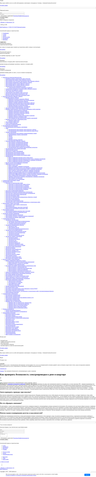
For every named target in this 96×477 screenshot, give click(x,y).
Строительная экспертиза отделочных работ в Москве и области (21, 88)
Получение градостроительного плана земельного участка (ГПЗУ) (21, 288)
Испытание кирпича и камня (13, 314)
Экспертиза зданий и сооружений (14, 236)
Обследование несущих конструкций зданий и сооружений (22, 118)
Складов (10, 137)
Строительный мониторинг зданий (11, 180)
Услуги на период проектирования (11, 259)
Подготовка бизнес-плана (12, 287)
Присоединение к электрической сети (17, 267)
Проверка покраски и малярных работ (17, 116)
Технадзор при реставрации (12, 198)
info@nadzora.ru (4, 27)
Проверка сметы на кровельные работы (17, 307)
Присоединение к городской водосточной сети (19, 270)
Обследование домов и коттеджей (11, 203)
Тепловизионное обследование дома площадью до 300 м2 (22, 129)
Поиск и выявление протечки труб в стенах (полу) (20, 157)
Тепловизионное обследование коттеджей (16, 148)
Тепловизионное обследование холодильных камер (18, 155)
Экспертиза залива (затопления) (13, 246)
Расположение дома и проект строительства (16, 204)
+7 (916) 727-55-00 (12, 27)
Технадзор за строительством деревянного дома (19, 188)
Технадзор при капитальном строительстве (16, 194)
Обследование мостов (13, 227)
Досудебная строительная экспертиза (17, 222)
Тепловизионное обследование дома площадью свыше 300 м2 (23, 130)
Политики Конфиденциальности (21, 15)
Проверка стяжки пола (13, 120)
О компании (6, 33)
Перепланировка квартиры (12, 292)
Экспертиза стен (12, 240)
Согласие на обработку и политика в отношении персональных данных (21, 475)
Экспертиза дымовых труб (12, 250)
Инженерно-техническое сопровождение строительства (19, 192)
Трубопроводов (9, 156)
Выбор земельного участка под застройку (18, 263)
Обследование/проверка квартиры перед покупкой (18, 211)
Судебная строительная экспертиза (16, 223)
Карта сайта (6, 459)
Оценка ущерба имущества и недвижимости (16, 311)
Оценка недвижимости (8, 309)
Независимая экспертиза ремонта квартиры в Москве (21, 104)
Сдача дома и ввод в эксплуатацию (14, 91)
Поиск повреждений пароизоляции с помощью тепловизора (22, 175)
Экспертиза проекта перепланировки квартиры (17, 108)
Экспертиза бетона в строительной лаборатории (17, 317)
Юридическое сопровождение (13, 296)
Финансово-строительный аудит (13, 249)
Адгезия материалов (10, 325)
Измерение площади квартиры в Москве (18, 101)
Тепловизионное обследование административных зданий (22, 133)
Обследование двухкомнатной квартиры (18, 143)
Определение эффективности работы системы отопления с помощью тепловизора (28, 174)
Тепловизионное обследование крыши (15, 152)
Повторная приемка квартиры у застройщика (19, 106)
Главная (2, 371)
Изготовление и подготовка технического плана (17, 276)
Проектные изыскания (13, 284)
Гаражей (10, 138)
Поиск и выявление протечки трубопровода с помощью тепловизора (25, 160)
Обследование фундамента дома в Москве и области (18, 80)
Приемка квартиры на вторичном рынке (18, 105)
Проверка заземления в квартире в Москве (18, 111)
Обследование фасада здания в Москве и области (17, 85)
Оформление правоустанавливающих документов (18, 278)
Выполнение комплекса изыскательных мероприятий (21, 262)
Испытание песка (10, 320)
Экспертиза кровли (13, 237)
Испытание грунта (10, 319)
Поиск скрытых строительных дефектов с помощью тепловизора (24, 170)
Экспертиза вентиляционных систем (17, 231)
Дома (7, 128)
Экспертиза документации (12, 220)
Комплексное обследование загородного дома (17, 208)
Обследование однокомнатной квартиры (18, 142)
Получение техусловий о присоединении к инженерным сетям (21, 265)
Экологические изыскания (14, 281)
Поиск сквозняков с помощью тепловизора (18, 166)
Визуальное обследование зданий (14, 258)
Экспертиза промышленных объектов (15, 225)
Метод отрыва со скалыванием (13, 334)
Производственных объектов (15, 139)
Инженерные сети (10, 206)
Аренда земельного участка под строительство (17, 277)
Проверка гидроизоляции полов (16, 114)
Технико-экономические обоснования (15, 286)
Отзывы (5, 449)
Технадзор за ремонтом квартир (13, 124)
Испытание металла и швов (12, 326)
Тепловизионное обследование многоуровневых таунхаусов (22, 147)
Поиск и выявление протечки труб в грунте (19, 161)
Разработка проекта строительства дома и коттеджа (18, 78)
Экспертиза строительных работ (13, 256)
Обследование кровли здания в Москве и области (18, 83)
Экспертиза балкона (10, 248)
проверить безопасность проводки (16, 384)
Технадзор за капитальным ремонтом (14, 190)
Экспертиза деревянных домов (15, 244)
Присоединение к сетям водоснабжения (18, 269)
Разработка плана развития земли (16, 264)
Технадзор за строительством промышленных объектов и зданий (21, 197)
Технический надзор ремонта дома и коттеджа (17, 92)
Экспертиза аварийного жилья (13, 251)
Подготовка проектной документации (15, 289)
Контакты (5, 39)
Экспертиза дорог (12, 226)
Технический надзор (8, 181)
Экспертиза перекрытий (14, 242)
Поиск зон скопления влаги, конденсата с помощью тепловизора (24, 171)
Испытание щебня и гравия (12, 321)
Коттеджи (5, 456)
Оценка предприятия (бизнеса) (13, 310)
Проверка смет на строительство (13, 301)
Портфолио (5, 38)
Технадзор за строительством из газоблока (18, 185)
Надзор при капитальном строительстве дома (16, 94)
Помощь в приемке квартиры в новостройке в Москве (21, 102)
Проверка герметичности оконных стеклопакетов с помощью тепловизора (26, 176)
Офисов (10, 136)
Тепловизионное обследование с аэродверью (16, 127)
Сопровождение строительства (10, 293)
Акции (4, 35)
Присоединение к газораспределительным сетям (20, 268)
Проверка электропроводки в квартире (17, 110)
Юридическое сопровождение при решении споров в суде (20, 297)
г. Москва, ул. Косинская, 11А (7, 22)
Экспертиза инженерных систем (16, 235)
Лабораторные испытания (9, 312)
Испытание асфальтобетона (12, 329)
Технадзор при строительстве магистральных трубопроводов (20, 193)
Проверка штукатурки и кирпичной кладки (16, 119)
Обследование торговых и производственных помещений (20, 216)
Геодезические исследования (15, 282)
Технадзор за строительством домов (14, 183)
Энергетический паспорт (12, 150)
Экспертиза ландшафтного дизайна (14, 90)
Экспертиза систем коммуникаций (14, 230)
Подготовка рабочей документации (14, 274)
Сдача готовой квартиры (11, 123)
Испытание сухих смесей (12, 328)
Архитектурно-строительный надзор (14, 200)
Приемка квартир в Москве (12, 97)
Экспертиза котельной (13, 234)
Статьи (4, 34)
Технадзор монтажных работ (12, 195)
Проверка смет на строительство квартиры (18, 303)
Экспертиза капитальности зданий (16, 245)
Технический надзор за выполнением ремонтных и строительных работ (23, 202)
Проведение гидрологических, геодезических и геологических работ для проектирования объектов (30, 291)
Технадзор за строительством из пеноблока (18, 186)
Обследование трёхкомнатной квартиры (18, 144)
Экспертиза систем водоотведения (16, 232)
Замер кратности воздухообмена (13, 164)
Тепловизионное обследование (10, 125)
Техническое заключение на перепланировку (19, 221)
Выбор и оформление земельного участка (16, 260)
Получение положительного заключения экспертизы (18, 273)
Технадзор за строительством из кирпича (18, 189)
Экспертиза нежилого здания (13, 254)
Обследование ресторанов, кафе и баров (15, 217)
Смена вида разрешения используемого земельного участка (20, 272)
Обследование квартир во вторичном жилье (16, 212)
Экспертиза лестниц (10, 253)
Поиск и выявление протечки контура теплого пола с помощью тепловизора (26, 158)
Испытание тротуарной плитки (13, 330)
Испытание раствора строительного (14, 324)
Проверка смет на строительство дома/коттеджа (19, 302)
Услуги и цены (6, 37)
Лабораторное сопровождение (13, 300)
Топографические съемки (14, 283)
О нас (4, 445)
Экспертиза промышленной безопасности (18, 228)
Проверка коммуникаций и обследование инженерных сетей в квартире (23, 109)
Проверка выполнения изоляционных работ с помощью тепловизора (25, 169)
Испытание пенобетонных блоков (14, 316)
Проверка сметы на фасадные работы (17, 306)
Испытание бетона (10, 323)
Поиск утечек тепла (13, 165)
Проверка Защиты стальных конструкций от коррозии (21, 115)
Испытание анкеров (10, 331)
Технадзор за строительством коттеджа (12, 77)
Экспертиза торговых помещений (11, 213)
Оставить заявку (4, 17)
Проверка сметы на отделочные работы (17, 305)
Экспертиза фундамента (14, 239)
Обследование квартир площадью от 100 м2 (19, 146)
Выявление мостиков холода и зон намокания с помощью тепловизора (25, 167)
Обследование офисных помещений (14, 214)
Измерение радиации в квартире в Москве (18, 99)
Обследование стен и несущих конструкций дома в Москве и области (22, 81)
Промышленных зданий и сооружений (17, 134)
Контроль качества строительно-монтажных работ (18, 95)
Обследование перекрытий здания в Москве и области (19, 82)
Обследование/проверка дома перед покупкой (17, 207)
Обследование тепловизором (15, 178)
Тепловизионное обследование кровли (15, 153)
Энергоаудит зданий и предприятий (14, 151)
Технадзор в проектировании (13, 199)
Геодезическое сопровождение (13, 295)
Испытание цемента (10, 315)
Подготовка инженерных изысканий (14, 279)
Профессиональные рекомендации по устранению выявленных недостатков (26, 172)
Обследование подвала (11, 255)
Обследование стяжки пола (12, 122)
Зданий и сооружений (11, 132)
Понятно (87, 474)
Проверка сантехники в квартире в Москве (18, 113)
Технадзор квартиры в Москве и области (12, 96)
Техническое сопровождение (12, 298)
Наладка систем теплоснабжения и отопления (17, 162)
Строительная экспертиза (9, 218)
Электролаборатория (11, 333)
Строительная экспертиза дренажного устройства (20, 87)
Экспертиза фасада (12, 241)
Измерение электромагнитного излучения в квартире (21, 100)
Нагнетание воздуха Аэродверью (16, 179)
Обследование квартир (8, 209)
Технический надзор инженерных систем (16, 86)
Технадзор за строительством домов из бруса (19, 184)
